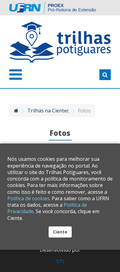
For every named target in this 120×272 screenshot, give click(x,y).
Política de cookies (28, 198)
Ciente (60, 232)
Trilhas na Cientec (48, 110)
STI (60, 261)
